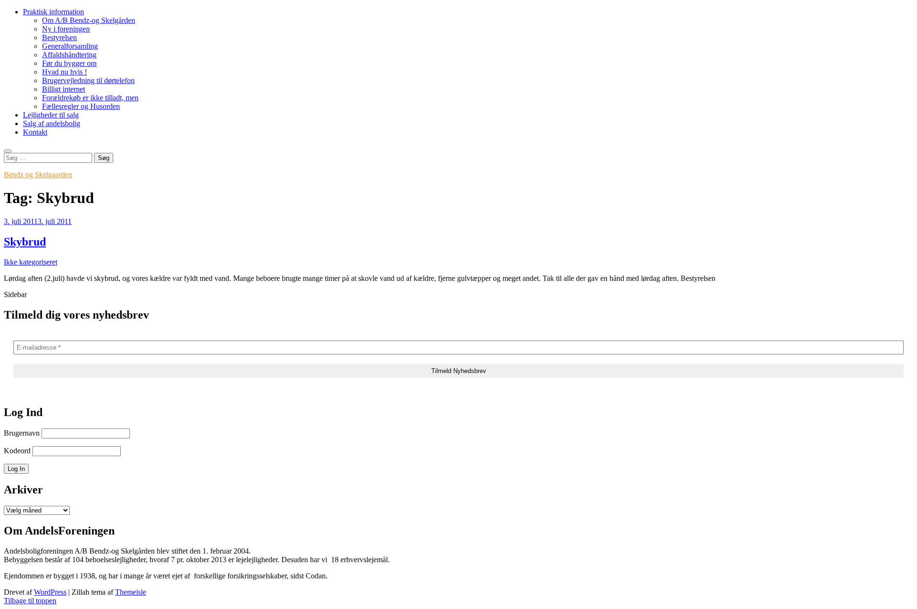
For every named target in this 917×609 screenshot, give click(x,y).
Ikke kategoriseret (30, 262)
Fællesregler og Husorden (81, 106)
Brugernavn (22, 433)
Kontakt (35, 132)
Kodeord (17, 451)
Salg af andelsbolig (51, 123)
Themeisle (130, 592)
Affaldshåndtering (69, 55)
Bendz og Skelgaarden (38, 175)
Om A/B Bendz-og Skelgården (88, 20)
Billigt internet (63, 89)
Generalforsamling (70, 46)
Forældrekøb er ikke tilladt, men (90, 98)
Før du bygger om (69, 63)
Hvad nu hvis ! (64, 72)
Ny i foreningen (66, 29)
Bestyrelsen (59, 37)
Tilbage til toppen (30, 601)
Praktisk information (53, 12)
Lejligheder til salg (51, 115)
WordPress (50, 592)
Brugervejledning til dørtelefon (88, 80)
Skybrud (25, 241)
